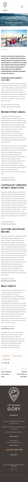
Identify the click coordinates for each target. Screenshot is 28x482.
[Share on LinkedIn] (6, 363)
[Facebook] (12, 469)
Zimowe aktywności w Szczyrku (20, 373)
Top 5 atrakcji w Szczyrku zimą (7, 373)
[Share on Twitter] (3, 363)
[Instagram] (16, 469)
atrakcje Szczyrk (6, 355)
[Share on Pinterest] (8, 363)
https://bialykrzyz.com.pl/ (7, 328)
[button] (14, 455)
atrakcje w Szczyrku (17, 355)
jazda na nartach (6, 359)
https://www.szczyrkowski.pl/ (8, 280)
